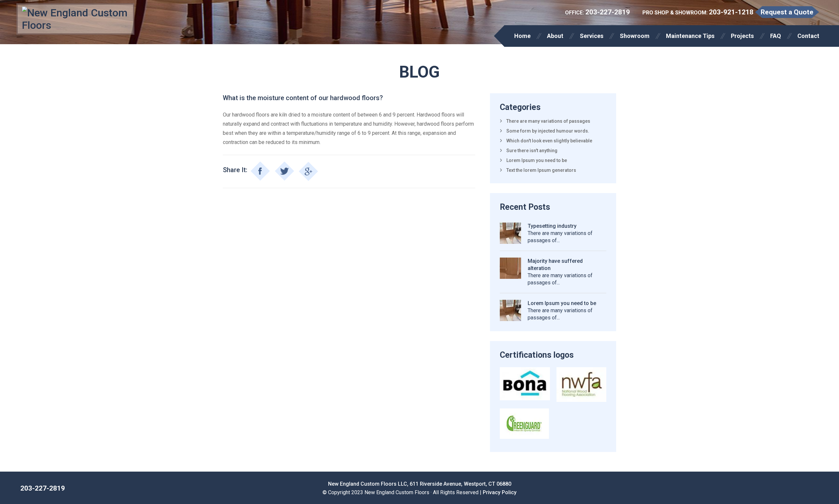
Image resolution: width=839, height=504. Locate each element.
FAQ (775, 35)
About (555, 35)
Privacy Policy (500, 492)
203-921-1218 (731, 12)
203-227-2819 (607, 12)
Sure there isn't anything (531, 150)
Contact (808, 35)
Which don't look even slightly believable (549, 140)
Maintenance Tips (690, 35)
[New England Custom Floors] (75, 19)
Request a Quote (787, 12)
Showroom (635, 35)
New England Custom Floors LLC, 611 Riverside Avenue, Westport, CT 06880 (419, 484)
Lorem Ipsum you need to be (536, 160)
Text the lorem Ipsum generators (541, 170)
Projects (742, 35)
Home (522, 35)
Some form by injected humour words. (547, 131)
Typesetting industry (552, 226)
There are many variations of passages (548, 121)
